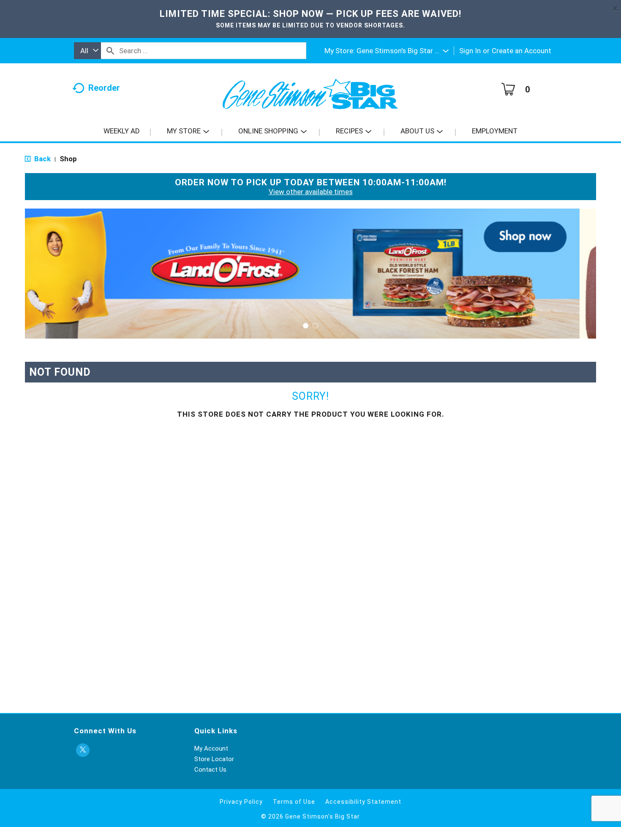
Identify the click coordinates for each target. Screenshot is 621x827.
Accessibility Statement (363, 801)
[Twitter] (83, 750)
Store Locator (214, 759)
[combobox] (87, 50)
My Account (211, 748)
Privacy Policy (241, 801)
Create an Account (521, 50)
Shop (68, 159)
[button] (403, 50)
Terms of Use (294, 801)
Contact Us (210, 769)
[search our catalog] (110, 50)
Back (42, 159)
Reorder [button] (104, 88)
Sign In (470, 50)
